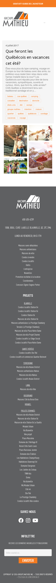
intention (27, 109)
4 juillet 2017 (12, 45)
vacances (11, 117)
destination (23, 100)
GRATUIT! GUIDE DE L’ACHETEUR (28, 4)
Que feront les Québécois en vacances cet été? (27, 57)
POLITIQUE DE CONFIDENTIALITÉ (28, 577)
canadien (11, 100)
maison (39, 109)
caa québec (22, 96)
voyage (23, 117)
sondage (44, 113)
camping (34, 96)
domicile (35, 100)
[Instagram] (28, 520)
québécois (32, 113)
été (21, 104)
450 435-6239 (28, 219)
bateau (10, 96)
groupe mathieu (13, 109)
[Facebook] (20, 520)
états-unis (11, 104)
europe (29, 104)
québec (21, 113)
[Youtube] (35, 520)
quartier (10, 113)
